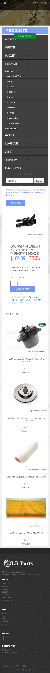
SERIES (8, 151)
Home (8, 189)
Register (44, 3)
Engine (10, 97)
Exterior (11, 102)
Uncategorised (13, 168)
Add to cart (23, 289)
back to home (16, 202)
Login (35, 3)
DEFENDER (10, 47)
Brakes (10, 86)
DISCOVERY (10, 55)
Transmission (13, 123)
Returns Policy (33, 574)
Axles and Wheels (15, 76)
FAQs (4, 619)
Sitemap (5, 574)
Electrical (11, 92)
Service (10, 112)
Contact (5, 621)
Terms (22, 574)
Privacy (15, 574)
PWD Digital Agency (25, 669)
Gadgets (9, 135)
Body (9, 81)
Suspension (12, 118)
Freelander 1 (11, 71)
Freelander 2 (11, 128)
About (4, 616)
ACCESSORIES (11, 39)
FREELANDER (11, 64)
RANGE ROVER (11, 143)
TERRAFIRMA (11, 160)
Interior (11, 107)
